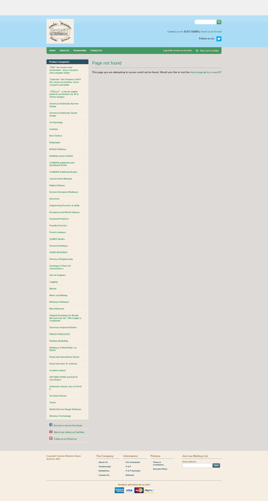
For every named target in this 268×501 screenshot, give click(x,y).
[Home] (60, 42)
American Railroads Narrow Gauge (63, 105)
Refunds (130, 475)
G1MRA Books (57, 239)
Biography (54, 142)
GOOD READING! (58, 252)
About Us (64, 50)
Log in (166, 50)
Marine (53, 288)
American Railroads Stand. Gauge (63, 114)
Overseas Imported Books (63, 327)
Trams (52, 402)
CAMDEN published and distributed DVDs (61, 164)
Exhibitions (104, 471)
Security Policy (160, 469)
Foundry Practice (58, 225)
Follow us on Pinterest (65, 439)
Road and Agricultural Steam (64, 357)
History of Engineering (61, 259)
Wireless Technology (60, 416)
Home (52, 50)
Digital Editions (57, 185)
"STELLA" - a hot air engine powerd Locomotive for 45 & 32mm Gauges (64, 94)
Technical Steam (58, 396)
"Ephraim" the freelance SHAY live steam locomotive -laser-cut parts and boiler (65, 82)
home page (196, 72)
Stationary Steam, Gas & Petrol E (65, 388)
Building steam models (61, 156)
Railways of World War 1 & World (63, 349)
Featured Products (59, 219)
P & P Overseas (133, 471)
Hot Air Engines (57, 275)
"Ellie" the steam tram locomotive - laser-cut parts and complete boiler (63, 70)
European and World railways (64, 212)
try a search (213, 72)
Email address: (189, 462)
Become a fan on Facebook (68, 425)
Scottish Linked (57, 370)
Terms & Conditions (158, 463)
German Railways (58, 246)
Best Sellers (55, 135)
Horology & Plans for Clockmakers (60, 267)
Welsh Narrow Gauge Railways (65, 409)
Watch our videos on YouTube (69, 432)
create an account (182, 50)
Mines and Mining (58, 295)
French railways (57, 232)
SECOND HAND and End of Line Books (63, 378)
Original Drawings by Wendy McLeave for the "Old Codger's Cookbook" (65, 318)
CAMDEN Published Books (63, 172)
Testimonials (79, 50)
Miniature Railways (59, 302)
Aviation (53, 129)
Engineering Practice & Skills (64, 205)
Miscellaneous (56, 308)
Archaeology (56, 122)
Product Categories (59, 62)
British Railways (57, 149)
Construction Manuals (60, 179)
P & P (128, 466)
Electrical (54, 199)
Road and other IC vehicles (63, 363)
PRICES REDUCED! (59, 334)
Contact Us (96, 50)
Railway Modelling (58, 341)
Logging (53, 282)
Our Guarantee (133, 462)
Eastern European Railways (63, 192)
